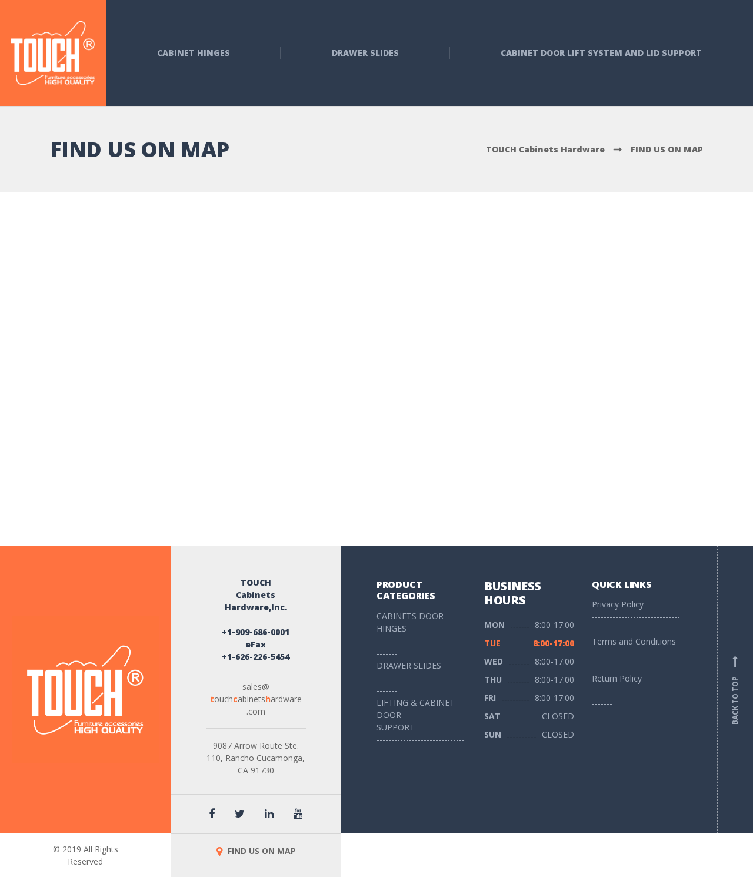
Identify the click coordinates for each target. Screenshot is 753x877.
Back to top (735, 691)
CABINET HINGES (193, 52)
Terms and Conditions (634, 641)
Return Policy (617, 678)
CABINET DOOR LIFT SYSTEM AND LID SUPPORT (601, 52)
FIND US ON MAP (260, 850)
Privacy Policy (618, 604)
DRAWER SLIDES (365, 52)
